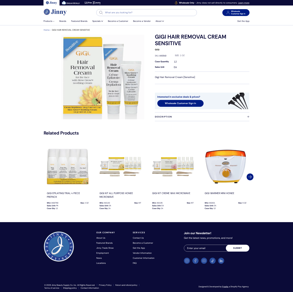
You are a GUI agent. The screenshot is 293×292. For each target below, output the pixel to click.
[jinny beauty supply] (51, 2)
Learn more (243, 3)
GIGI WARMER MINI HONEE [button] (219, 193)
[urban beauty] (92, 2)
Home (47, 30)
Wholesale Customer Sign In (180, 103)
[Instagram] (187, 261)
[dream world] (71, 2)
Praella (225, 286)
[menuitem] (50, 21)
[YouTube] (204, 261)
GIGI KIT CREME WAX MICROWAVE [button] (171, 193)
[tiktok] (213, 261)
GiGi (157, 49)
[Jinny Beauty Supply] (55, 12)
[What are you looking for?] (101, 12)
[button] (50, 21)
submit (237, 248)
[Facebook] (195, 261)
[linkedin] (221, 261)
